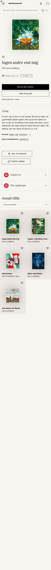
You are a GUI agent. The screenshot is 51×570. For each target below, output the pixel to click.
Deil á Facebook (19, 154)
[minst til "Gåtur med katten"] (47, 248)
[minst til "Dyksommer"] (22, 248)
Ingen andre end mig (10, 239)
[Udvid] (29, 134)
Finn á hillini (25, 93)
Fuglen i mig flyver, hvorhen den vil (38, 239)
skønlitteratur (24, 139)
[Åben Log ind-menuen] (41, 3)
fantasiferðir (23, 134)
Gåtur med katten (35, 273)
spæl (16, 134)
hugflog (11, 134)
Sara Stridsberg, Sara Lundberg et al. (10, 276)
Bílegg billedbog (25, 87)
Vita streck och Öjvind (11, 308)
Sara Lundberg (12, 68)
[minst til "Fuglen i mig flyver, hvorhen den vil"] (47, 213)
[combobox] (25, 10)
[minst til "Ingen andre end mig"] (3, 56)
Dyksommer (7, 273)
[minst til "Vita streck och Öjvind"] (22, 283)
